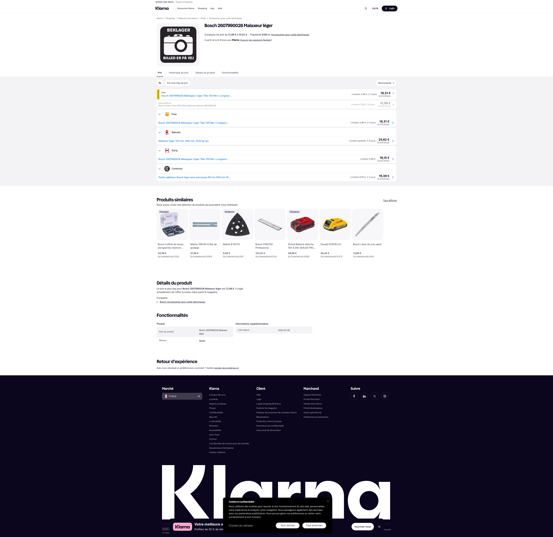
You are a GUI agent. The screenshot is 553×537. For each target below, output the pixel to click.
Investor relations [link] (217, 452)
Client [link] (260, 388)
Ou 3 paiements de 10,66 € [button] (201, 256)
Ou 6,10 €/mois (385, 96)
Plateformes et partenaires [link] (316, 417)
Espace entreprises (184, 2)
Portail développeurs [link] (313, 408)
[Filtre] (160, 83)
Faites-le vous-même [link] (187, 18)
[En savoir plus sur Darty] (159, 150)
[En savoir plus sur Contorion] (159, 169)
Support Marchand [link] (312, 395)
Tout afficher (390, 200)
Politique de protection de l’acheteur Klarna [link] (276, 412)
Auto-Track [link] (214, 435)
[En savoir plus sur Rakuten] (159, 132)
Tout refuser (288, 525)
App (212, 8)
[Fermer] (328, 501)
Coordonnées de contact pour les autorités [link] (229, 443)
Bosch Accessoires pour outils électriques (182, 301)
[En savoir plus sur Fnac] (159, 114)
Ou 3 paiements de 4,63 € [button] (363, 256)
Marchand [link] (311, 388)
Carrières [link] (213, 399)
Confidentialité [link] (216, 412)
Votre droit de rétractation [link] (268, 430)
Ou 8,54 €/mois (383, 142)
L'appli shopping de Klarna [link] (268, 404)
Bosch (202, 340)
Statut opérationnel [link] (313, 412)
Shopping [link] (170, 18)
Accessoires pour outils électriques (290, 34)
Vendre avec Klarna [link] (313, 404)
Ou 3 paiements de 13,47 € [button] (331, 256)
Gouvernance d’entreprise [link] (221, 448)
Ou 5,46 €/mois (383, 179)
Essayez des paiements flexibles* (256, 40)
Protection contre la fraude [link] (268, 421)
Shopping (202, 8)
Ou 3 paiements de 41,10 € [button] (266, 256)
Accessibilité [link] (215, 430)
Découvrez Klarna (185, 8)
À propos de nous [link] (217, 395)
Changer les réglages (241, 525)
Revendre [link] (213, 426)
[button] (375, 8)
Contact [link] (213, 439)
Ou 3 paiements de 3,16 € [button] (233, 256)
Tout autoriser (314, 525)
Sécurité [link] (213, 417)
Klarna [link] (160, 18)
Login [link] (258, 399)
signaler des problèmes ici (226, 368)
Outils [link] (203, 18)
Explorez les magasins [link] (266, 408)
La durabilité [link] (215, 421)
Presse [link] (212, 408)
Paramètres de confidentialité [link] (270, 426)
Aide (220, 8)
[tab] (160, 73)
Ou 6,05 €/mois (383, 160)
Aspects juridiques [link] (218, 404)
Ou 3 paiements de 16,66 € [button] (298, 256)
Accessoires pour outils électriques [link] (225, 18)
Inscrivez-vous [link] (363, 526)
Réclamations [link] (262, 417)
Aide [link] (258, 395)
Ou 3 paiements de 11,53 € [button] (168, 256)
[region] (277, 515)
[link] (354, 396)
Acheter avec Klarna (165, 2)
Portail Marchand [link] (311, 399)
